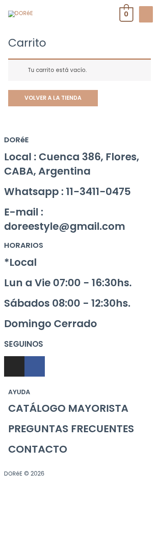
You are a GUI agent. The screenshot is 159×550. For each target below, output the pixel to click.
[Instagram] (14, 366)
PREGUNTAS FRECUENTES (71, 429)
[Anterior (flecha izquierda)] (16, 544)
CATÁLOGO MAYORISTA (68, 408)
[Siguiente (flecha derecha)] (50, 544)
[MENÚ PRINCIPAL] (146, 14)
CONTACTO (37, 449)
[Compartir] (50, 532)
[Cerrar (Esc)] (16, 532)
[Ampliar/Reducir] (119, 532)
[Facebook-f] (34, 366)
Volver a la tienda (53, 98)
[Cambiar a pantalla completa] (84, 532)
